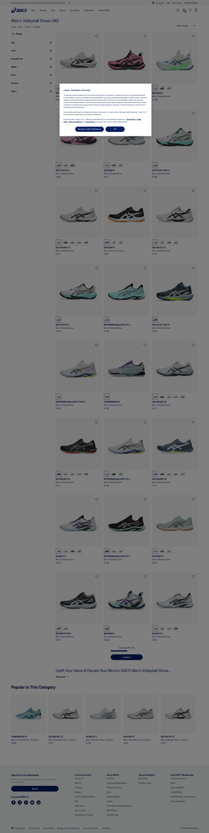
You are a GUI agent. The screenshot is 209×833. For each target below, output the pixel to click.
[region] (105, 109)
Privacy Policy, (131, 119)
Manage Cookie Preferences (89, 129)
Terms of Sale (89, 122)
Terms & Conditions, (75, 122)
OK (115, 129)
